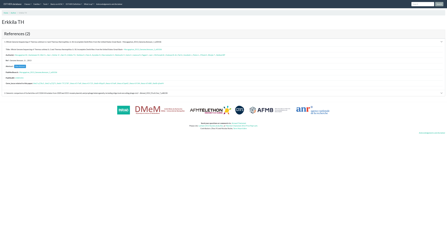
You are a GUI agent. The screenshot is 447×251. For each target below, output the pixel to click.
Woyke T (211, 55)
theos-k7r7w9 (75, 83)
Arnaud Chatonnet (239, 123)
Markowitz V (120, 55)
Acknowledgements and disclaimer (109, 4)
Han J (49, 55)
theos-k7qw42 (123, 83)
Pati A (180, 55)
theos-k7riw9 (111, 83)
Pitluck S (203, 55)
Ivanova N (137, 55)
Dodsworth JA (171, 55)
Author (13, 13)
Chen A (88, 55)
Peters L (196, 55)
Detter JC (56, 55)
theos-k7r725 (87, 83)
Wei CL (43, 55)
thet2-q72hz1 (38, 83)
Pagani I (145, 55)
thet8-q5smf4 (158, 83)
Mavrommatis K (108, 55)
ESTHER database (12, 4)
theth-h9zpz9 (99, 83)
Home (6, 13)
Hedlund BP (220, 55)
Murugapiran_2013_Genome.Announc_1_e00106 (143, 49)
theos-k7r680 (146, 83)
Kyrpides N (96, 55)
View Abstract (20, 66)
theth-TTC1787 (63, 83)
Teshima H (80, 55)
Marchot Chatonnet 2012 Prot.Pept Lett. (242, 126)
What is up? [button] (88, 4)
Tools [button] (45, 4)
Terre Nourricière (240, 128)
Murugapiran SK (21, 55)
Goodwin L (187, 55)
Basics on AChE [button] (57, 4)
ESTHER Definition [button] (73, 4)
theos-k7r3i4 (135, 83)
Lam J (151, 55)
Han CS (63, 55)
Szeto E (129, 55)
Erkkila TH (71, 55)
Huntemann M (33, 55)
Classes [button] (27, 4)
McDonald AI (159, 55)
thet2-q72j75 (50, 83)
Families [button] (36, 4)
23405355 (19, 78)
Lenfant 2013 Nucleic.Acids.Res (211, 126)
